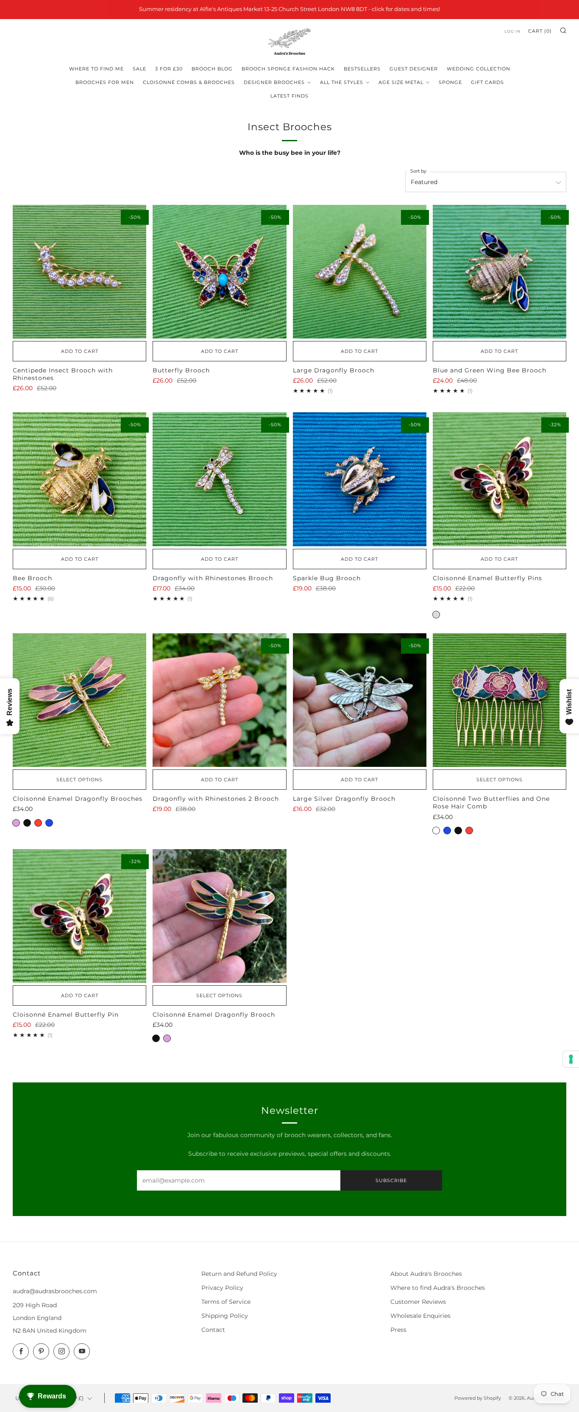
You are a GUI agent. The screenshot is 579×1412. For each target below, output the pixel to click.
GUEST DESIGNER (414, 69)
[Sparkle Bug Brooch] (359, 479)
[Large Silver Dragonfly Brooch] (359, 700)
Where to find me (96, 69)
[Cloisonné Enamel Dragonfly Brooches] (79, 700)
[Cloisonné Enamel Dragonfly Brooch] (219, 916)
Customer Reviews (418, 1302)
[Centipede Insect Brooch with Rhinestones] (79, 271)
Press (398, 1330)
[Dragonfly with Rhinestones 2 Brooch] (219, 700)
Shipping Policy (224, 1316)
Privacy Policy (222, 1288)
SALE (139, 69)
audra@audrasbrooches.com (55, 1291)
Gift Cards (487, 82)
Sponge (450, 82)
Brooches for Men (104, 82)
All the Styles (341, 82)
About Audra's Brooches (426, 1274)
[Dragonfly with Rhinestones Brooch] (219, 479)
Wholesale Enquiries (420, 1316)
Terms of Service (226, 1302)
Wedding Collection (478, 69)
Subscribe (391, 1180)
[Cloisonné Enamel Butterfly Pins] (499, 479)
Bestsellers (362, 69)
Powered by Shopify (477, 1398)
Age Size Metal (401, 82)
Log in (512, 31)
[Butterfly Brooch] (219, 271)
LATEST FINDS (289, 96)
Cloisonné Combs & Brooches (189, 82)
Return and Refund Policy (239, 1274)
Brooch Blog (212, 69)
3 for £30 (169, 69)
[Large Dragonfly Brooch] (359, 271)
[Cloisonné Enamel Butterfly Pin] (79, 916)
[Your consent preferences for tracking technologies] (571, 1059)
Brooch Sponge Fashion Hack (288, 69)
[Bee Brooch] (79, 479)
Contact (213, 1330)
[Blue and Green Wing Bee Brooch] (499, 271)
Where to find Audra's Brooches (437, 1288)
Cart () (540, 31)
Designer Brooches (274, 82)
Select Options (79, 780)
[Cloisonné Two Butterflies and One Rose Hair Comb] (499, 700)
